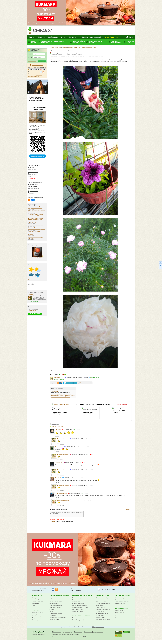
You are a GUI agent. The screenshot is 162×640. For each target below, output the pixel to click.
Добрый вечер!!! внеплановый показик (60, 397)
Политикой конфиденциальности (35, 75)
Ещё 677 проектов (122, 404)
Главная (32, 37)
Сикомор (30, 294)
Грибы (51, 611)
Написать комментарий (57, 426)
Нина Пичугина (67, 634)
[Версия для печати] (91, 383)
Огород (51, 597)
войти (53, 521)
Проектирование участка (102, 613)
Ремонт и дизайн (119, 599)
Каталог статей (33, 172)
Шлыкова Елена (59, 462)
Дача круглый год (119, 612)
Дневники (41, 37)
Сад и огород (33, 41)
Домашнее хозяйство (121, 608)
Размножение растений (55, 607)
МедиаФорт (42, 634)
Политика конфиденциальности (93, 632)
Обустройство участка (102, 595)
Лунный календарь (37, 616)
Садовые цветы (76, 601)
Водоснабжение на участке (103, 619)
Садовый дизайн (100, 611)
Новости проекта (33, 184)
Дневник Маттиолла (56, 388)
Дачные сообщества (37, 599)
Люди (30, 176)
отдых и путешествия (55, 47)
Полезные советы (36, 621)
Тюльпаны (30, 234)
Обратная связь (56, 632)
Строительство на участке (95, 41)
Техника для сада (76, 618)
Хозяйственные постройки (122, 601)
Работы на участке (120, 610)
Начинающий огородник (61, 493)
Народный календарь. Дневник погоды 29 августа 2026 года (35, 207)
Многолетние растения (78, 603)
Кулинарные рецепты (120, 618)
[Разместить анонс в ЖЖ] (74, 383)
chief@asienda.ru (75, 634)
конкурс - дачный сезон (74, 47)
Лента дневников (36, 597)
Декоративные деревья (78, 597)
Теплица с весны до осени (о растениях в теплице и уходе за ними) (72, 370)
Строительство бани (120, 603)
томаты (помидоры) (64, 56)
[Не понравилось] (77, 429)
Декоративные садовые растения (82, 595)
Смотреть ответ (32, 310)
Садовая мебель (100, 615)
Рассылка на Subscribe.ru (108, 589)
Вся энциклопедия (33, 301)
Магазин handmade (111, 37)
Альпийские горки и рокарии (103, 603)
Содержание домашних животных (124, 614)
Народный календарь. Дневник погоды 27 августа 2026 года (35, 219)
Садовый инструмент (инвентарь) (80, 620)
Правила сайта (33, 191)
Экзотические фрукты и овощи (80, 607)
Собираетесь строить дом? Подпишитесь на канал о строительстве (36, 98)
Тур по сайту (32, 186)
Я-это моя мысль (59, 446)
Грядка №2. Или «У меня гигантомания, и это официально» (36, 228)
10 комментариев (95, 377)
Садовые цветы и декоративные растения (52, 41)
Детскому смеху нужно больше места (37, 108)
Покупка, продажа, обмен (38, 620)
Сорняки (52, 609)
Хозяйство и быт (130, 41)
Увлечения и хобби (120, 616)
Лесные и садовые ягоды (56, 599)
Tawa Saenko (58, 477)
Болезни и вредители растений (57, 617)
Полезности (35, 610)
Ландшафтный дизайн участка (103, 597)
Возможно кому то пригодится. (35, 225)
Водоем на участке (101, 601)
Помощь (31, 193)
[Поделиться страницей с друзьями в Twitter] (63, 383)
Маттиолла (60, 50)
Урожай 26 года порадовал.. (35, 231)
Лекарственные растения (38, 618)
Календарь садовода (37, 614)
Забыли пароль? (32, 61)
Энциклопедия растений (91, 37)
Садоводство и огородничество (59, 595)
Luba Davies (58, 429)
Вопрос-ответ (74, 37)
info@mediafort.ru (87, 636)
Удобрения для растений (56, 613)
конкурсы (64, 47)
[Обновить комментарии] (160, 265)
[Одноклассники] (29, 200)
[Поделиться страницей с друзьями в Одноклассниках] (58, 383)
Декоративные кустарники (78, 599)
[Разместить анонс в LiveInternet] (68, 383)
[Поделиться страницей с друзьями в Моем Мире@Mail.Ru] (61, 383)
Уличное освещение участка (103, 609)
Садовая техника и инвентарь (81, 616)
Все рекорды (31, 259)
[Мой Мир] (34, 200)
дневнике (71, 50)
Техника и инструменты (116, 41)
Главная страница (34, 165)
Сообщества (53, 37)
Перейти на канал (36, 156)
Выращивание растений (56, 605)
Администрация (33, 189)
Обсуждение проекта (35, 182)
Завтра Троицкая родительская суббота (61, 394)
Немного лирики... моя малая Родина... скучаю (63, 395)
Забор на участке (100, 607)
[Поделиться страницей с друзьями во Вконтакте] (60, 383)
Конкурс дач (32, 178)
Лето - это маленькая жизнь (89, 47)
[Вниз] (160, 268)
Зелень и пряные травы (56, 601)
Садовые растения (54, 603)
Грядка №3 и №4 (32, 222)
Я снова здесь (54, 391)
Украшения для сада (101, 617)
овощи (56, 56)
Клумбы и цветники (101, 599)
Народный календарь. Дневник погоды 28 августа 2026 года (35, 215)
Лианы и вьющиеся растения (79, 605)
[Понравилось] (79, 429)
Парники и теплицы (54, 619)
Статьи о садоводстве (37, 601)
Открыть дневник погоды (34, 279)
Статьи (63, 37)
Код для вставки (84, 382)
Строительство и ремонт (122, 595)
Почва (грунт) (53, 615)
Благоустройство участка (79, 41)
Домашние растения (77, 609)
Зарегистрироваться (57, 519)
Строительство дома (120, 597)
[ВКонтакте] (32, 200)
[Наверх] (160, 262)
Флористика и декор (77, 611)
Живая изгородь (100, 605)
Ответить (57, 435)
